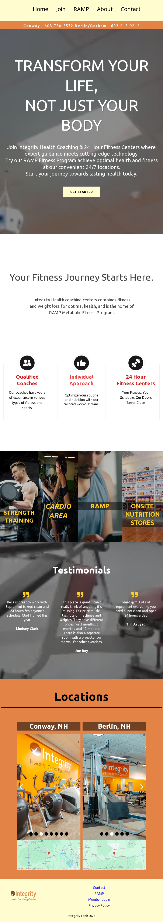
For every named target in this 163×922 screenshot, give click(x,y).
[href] (48, 855)
